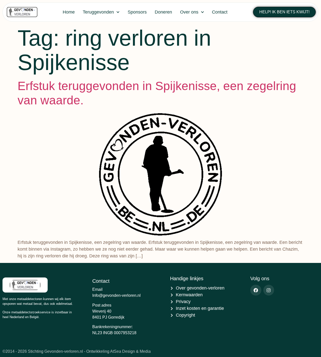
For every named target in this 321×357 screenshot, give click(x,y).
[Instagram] (268, 290)
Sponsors (137, 12)
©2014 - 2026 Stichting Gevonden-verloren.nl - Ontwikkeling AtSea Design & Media (77, 351)
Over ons (189, 12)
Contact (219, 12)
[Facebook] (255, 290)
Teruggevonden (98, 12)
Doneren (163, 12)
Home (69, 12)
